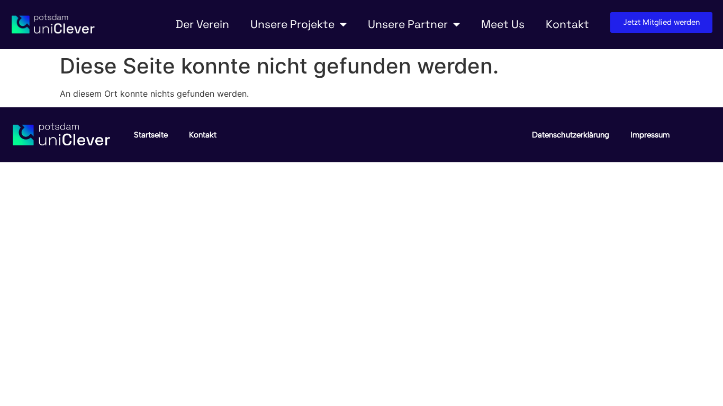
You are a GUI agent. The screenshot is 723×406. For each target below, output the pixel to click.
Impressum (650, 135)
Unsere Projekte (292, 24)
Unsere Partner (408, 24)
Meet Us (503, 24)
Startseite (151, 135)
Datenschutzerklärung (570, 135)
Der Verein (202, 24)
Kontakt (567, 24)
